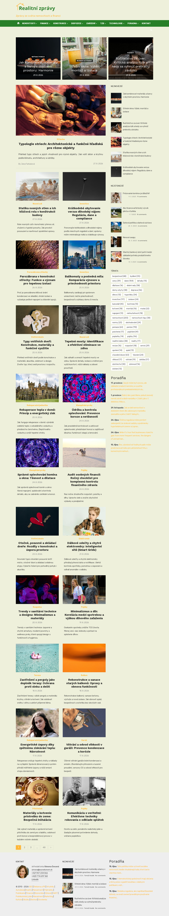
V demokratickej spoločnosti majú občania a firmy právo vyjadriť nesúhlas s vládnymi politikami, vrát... (131, 882)
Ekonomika (39, 893)
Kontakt (146, 23)
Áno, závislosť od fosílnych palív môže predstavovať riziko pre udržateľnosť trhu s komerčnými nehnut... (131, 448)
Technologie (116, 23)
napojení (117, 313)
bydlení (135, 276)
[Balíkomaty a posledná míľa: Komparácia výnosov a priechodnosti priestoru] (84, 254)
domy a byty (119, 290)
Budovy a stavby (84, 61)
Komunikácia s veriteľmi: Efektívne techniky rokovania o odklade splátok (84, 816)
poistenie (118, 332)
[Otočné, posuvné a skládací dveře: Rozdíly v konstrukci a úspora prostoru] (37, 521)
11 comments (142, 196)
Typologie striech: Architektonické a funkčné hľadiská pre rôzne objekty (137, 141)
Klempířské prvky (84, 405)
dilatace (117, 285)
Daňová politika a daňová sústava (137, 223)
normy (117, 322)
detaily (142, 281)
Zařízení (90, 23)
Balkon (84, 675)
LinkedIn (35, 879)
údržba (144, 359)
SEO (30, 887)
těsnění (138, 355)
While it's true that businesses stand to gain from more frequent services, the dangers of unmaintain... (132, 435)
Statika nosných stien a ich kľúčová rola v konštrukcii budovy (37, 211)
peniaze (117, 327)
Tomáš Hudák (89, 875)
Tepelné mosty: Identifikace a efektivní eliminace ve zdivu (84, 345)
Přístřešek (37, 809)
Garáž (84, 740)
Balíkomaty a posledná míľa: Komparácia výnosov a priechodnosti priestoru (84, 280)
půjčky (132, 336)
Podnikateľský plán (24, 896)
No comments (100, 875)
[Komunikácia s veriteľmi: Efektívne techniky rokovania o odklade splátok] (84, 791)
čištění (117, 369)
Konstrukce (59, 23)
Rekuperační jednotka (37, 405)
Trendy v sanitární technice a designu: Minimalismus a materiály (37, 615)
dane (128, 281)
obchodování (133, 322)
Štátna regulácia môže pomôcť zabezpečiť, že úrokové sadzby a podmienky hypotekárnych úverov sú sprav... (129, 423)
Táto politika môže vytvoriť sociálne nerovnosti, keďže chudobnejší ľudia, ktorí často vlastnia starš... (129, 869)
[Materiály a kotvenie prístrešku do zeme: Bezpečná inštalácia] (37, 791)
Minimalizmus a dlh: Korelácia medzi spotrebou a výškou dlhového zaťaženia (84, 615)
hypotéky (131, 295)
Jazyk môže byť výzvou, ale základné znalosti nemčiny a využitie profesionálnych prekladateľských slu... (129, 386)
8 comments (141, 214)
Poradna (132, 23)
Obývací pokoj (38, 57)
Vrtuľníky (50, 887)
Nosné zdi (37, 204)
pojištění (133, 332)
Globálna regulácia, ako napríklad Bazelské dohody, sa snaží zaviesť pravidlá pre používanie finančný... (131, 894)
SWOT (55, 893)
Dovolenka (42, 900)
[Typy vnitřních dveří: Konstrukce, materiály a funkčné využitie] (37, 319)
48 (44, 847)
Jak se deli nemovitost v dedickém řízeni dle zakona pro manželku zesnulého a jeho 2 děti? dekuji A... (128, 411)
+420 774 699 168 (40, 876)
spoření (117, 350)
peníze (132, 327)
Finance (44, 23)
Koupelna (37, 607)
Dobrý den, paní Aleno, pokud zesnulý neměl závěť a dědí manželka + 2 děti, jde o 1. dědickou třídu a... (132, 398)
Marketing (48, 896)
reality (135, 341)
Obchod (33, 900)
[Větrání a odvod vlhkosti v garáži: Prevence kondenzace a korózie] (84, 722)
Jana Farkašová (28, 164)
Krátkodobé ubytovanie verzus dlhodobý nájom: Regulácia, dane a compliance (84, 213)
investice (118, 299)
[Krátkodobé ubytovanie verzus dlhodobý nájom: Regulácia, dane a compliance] (84, 186)
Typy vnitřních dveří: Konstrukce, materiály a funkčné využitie (37, 345)
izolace (133, 299)
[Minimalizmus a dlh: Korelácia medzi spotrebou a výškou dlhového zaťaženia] (84, 589)
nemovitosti (120, 318)
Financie (29, 893)
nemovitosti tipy (141, 318)
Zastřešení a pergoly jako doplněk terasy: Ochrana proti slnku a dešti (37, 683)
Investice (84, 204)
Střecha (61, 139)
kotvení (117, 309)
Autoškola (20, 890)
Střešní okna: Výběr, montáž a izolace (90, 884)
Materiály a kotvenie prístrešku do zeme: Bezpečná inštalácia (37, 816)
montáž (131, 309)
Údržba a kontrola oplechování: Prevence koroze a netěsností (84, 413)
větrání (131, 359)
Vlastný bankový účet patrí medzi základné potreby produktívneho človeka (137, 255)
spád (130, 350)
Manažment (38, 890)
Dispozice (76, 23)
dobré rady (133, 285)
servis (144, 346)
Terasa (37, 675)
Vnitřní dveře (37, 337)
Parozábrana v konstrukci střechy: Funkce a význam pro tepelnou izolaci (37, 280)
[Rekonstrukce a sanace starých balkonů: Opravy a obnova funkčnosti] (84, 658)
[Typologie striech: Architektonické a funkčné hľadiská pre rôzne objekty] (61, 110)
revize (116, 346)
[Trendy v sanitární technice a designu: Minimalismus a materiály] (37, 589)
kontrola (132, 304)
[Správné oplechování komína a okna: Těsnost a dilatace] (37, 452)
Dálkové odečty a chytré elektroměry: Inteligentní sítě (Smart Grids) (84, 546)
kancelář (118, 304)
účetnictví (118, 364)
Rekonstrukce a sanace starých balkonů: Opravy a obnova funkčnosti (84, 683)
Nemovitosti (28, 23)
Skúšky (26, 900)
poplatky (118, 336)
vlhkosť (117, 359)
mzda (144, 309)
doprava (136, 290)
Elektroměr (84, 539)
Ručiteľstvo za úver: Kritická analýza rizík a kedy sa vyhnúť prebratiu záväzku (135, 126)
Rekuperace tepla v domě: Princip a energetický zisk (37, 411)
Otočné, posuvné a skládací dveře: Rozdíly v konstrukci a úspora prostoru (37, 546)
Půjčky (130, 53)
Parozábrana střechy (37, 272)
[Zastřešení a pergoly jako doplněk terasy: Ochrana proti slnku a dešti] (37, 658)
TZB (102, 23)
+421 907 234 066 (40, 873)
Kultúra (19, 900)
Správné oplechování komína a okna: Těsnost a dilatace (37, 476)
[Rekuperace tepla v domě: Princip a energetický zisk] (37, 388)
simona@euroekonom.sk (42, 870)
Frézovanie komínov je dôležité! (136, 193)
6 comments (142, 226)
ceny (116, 281)
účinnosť (134, 364)
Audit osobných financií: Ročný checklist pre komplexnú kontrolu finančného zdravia (84, 480)
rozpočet (131, 346)
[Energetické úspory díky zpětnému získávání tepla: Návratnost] (37, 722)
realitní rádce (120, 341)
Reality (29, 890)
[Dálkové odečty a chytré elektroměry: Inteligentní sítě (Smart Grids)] (84, 521)
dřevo (116, 295)
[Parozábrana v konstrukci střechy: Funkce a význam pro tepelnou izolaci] (37, 254)
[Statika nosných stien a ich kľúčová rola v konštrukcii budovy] (37, 186)
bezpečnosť (119, 276)
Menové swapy (129, 237)
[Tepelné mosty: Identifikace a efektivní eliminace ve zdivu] (84, 319)
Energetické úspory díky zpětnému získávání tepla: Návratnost (37, 748)
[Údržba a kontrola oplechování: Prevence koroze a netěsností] (84, 388)
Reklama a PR (39, 887)
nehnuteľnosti (135, 313)
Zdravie (48, 893)
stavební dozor (120, 355)
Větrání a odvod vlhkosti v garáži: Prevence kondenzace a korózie (84, 748)
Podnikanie (20, 893)
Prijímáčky (48, 890)
